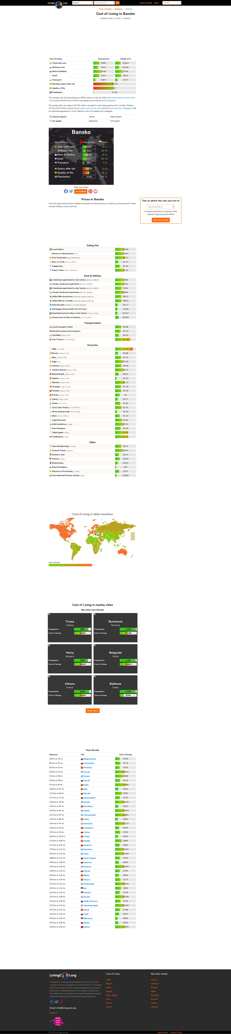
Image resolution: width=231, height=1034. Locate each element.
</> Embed (81, 191)
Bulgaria (112, 100)
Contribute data (160, 220)
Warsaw (155, 983)
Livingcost (126, 18)
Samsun (154, 1007)
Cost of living (146, 3)
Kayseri (154, 999)
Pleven (109, 1003)
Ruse (108, 999)
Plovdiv (109, 983)
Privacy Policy (176, 1032)
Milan (153, 991)
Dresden (155, 995)
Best (156, 3)
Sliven (109, 1007)
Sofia (108, 980)
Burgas (109, 991)
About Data (162, 1032)
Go (117, 3)
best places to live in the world (89, 108)
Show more (92, 710)
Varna (108, 987)
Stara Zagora (112, 995)
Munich (154, 980)
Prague (154, 987)
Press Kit (54, 1013)
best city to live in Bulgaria (120, 108)
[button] (66, 191)
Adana (154, 1003)
